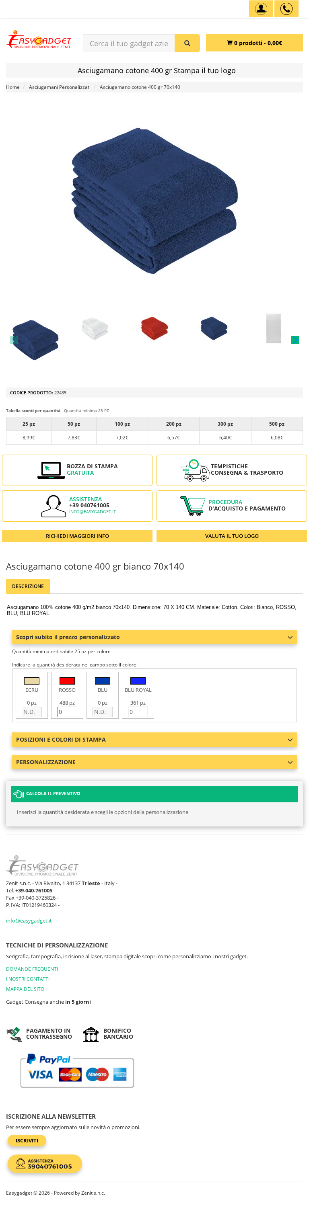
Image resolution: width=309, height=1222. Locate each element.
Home (13, 87)
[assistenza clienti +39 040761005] (286, 8)
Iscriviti (27, 1140)
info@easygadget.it (92, 512)
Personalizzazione (46, 762)
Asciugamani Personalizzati (60, 87)
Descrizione (28, 586)
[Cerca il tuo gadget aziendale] (187, 43)
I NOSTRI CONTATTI (27, 979)
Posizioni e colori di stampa (61, 739)
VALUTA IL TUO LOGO (232, 535)
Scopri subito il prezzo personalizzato (68, 637)
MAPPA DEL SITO (25, 989)
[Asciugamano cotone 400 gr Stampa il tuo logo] (35, 340)
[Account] (261, 8)
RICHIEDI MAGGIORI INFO (77, 535)
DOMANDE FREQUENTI (32, 969)
